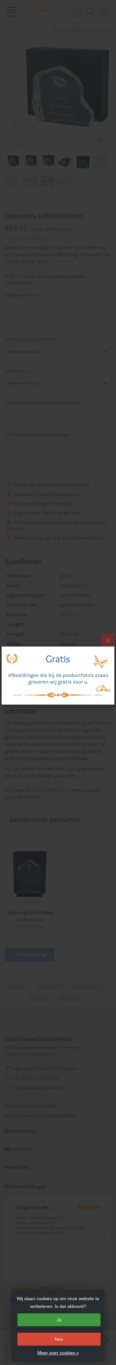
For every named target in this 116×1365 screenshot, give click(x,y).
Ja (59, 1319)
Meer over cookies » (58, 1352)
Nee (59, 1339)
